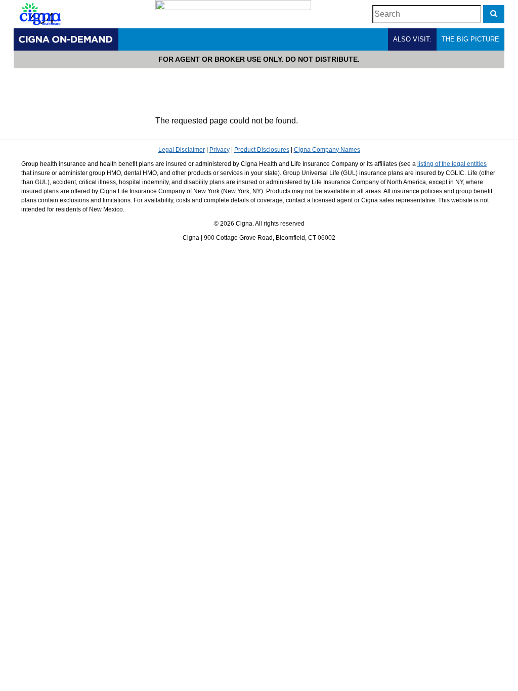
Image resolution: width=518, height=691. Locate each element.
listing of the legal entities (452, 163)
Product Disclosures (261, 149)
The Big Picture (470, 39)
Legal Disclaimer (181, 149)
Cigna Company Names (327, 149)
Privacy (219, 149)
